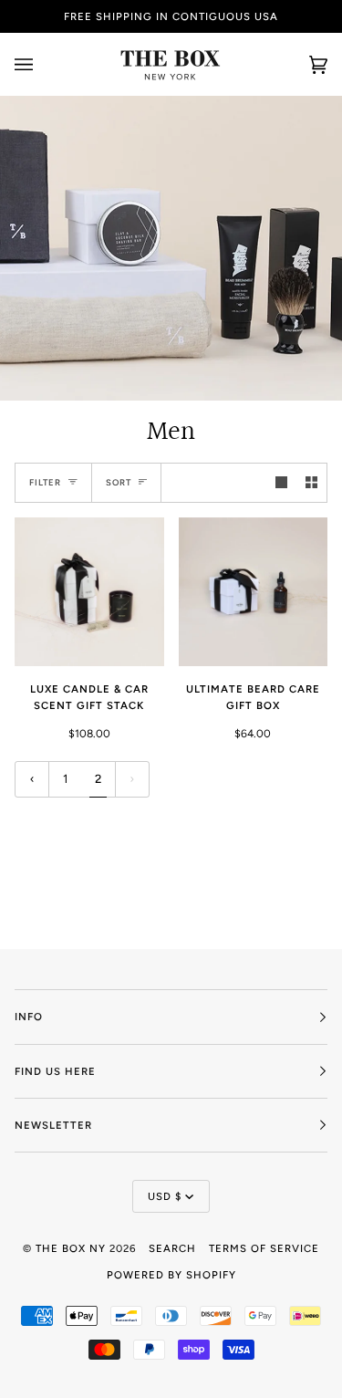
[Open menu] (42, 64)
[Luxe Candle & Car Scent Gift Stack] (89, 592)
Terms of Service (264, 1248)
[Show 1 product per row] (281, 482)
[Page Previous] (32, 779)
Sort (118, 482)
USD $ (164, 1196)
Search (172, 1248)
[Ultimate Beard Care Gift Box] (253, 592)
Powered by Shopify (171, 1274)
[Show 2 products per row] (311, 482)
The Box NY (71, 1248)
